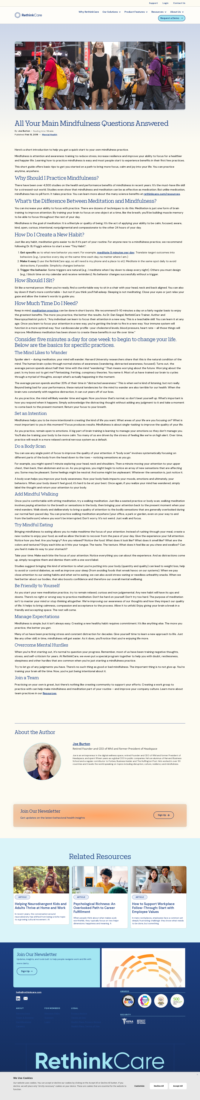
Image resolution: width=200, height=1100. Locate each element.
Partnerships (23, 1013)
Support (49, 1017)
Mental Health (49, 134)
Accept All (178, 1086)
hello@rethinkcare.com (28, 992)
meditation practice (45, 310)
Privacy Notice (79, 1013)
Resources (49, 693)
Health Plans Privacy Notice (86, 1022)
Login (47, 1022)
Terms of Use (78, 1017)
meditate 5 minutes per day (115, 252)
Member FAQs (52, 1013)
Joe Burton (81, 744)
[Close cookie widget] (197, 1074)
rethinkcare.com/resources (162, 194)
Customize (139, 1086)
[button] (111, 12)
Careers (20, 1026)
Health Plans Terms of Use (85, 1026)
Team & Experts (25, 1017)
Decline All (159, 1086)
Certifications (23, 1022)
